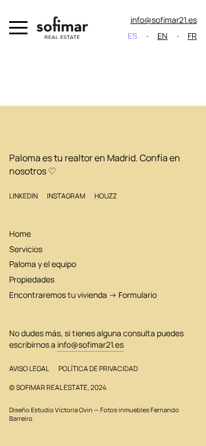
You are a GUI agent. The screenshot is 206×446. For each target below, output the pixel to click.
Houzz (105, 196)
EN (162, 35)
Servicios (25, 249)
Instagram (66, 196)
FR (192, 35)
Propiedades (31, 279)
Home (20, 233)
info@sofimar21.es (163, 19)
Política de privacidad (98, 368)
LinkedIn (23, 196)
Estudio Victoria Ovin (62, 410)
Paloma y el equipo (42, 263)
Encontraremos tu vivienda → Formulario (83, 294)
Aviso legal (29, 368)
